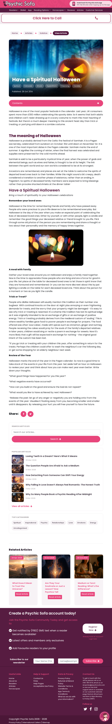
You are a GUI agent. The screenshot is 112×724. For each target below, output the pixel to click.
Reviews (71, 10)
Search (54, 439)
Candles (77, 86)
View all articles (21, 506)
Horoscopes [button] (58, 10)
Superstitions (52, 86)
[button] (56, 18)
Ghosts (39, 86)
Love (71, 523)
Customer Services (94, 10)
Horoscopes (14, 689)
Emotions (81, 523)
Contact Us (38, 678)
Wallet (23, 10)
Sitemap (46, 722)
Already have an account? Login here (93, 637)
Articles (80, 10)
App (30, 10)
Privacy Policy (64, 678)
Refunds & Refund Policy (66, 682)
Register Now (93, 628)
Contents (17, 103)
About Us (13, 681)
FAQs (35, 681)
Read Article (22, 594)
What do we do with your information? (66, 697)
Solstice (43, 33)
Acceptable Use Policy (43, 686)
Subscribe (91, 661)
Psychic (44, 523)
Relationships (58, 523)
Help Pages (38, 683)
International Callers (32, 722)
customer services (95, 692)
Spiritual (17, 86)
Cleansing (65, 86)
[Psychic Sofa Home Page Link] (20, 4)
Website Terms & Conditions (65, 687)
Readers (13, 683)
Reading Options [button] (41, 10)
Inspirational (30, 523)
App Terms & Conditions (64, 692)
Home (15, 33)
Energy (93, 523)
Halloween (28, 86)
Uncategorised (20, 528)
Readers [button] (13, 10)
